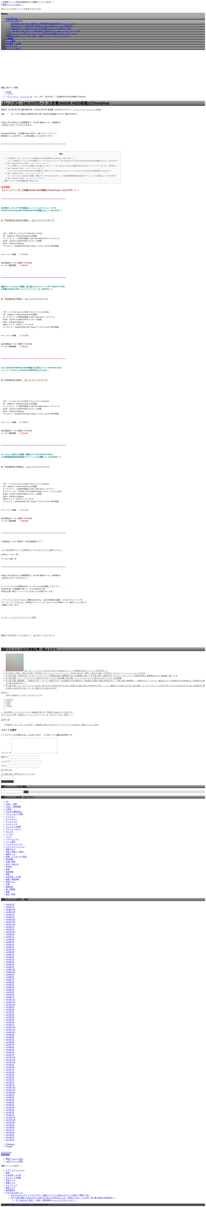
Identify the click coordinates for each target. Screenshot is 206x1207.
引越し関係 (10, 862)
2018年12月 (10, 970)
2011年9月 (10, 1125)
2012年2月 (10, 1112)
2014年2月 (10, 1052)
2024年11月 (10, 912)
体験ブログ (10, 849)
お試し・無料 (11, 804)
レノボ (39, 695)
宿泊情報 (9, 859)
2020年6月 (10, 939)
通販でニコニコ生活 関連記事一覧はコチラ (20, 181)
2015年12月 (10, 1000)
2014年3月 (10, 1050)
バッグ (8, 837)
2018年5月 (10, 985)
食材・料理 (10, 894)
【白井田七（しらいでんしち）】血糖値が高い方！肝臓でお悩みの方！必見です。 (37, 712)
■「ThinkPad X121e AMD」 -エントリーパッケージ (27, 163)
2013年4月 (10, 1077)
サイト (4, 766)
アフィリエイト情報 (14, 814)
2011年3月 (10, 1140)
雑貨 (8, 892)
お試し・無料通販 (13, 807)
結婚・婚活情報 (12, 879)
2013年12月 (10, 1057)
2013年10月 (10, 1062)
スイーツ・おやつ (13, 829)
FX (7, 802)
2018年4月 (10, 987)
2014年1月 (10, 1055)
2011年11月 (10, 1120)
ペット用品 (10, 842)
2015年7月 (10, 1012)
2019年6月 (10, 957)
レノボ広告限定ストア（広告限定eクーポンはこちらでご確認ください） (32, 550)
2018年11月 (10, 972)
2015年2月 (10, 1022)
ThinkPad (14, 695)
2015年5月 (10, 1017)
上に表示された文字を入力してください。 (19, 774)
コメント (6, 753)
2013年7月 (10, 1070)
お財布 (8, 809)
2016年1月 (10, 997)
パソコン (23, 695)
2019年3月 (10, 965)
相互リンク (10, 1188)
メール (5, 761)
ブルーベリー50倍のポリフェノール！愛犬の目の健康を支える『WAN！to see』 (44, 34)
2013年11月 (10, 1060)
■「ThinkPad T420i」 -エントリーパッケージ (24, 168)
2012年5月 (10, 1105)
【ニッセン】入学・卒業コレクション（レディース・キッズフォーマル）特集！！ (37, 715)
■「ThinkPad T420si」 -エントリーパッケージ (25, 178)
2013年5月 (10, 1075)
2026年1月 (10, 904)
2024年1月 (10, 917)
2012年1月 (10, 1115)
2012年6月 (10, 1102)
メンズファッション (14, 844)
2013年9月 (10, 1065)
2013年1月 (10, 1085)
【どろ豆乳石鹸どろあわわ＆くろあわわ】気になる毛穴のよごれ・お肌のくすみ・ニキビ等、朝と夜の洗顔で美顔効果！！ (62, 1198)
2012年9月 (10, 1095)
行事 (8, 884)
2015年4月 (10, 1020)
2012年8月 (10, 1097)
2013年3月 (10, 1080)
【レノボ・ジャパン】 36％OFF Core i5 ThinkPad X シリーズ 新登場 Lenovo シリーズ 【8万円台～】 (66, 671)
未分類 (8, 867)
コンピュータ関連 (93, 110)
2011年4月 (10, 1137)
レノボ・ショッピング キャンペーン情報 (18, 617)
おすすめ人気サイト (14, 1193)
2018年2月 (10, 992)
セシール (9, 832)
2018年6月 (10, 982)
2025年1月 (10, 907)
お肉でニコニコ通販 (14, 1161)
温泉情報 (9, 872)
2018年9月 (10, 975)
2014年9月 (10, 1035)
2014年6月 (10, 1042)
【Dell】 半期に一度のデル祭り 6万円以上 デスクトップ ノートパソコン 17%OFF (111, 673)
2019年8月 (10, 952)
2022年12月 (10, 922)
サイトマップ (11, 1185)
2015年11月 (10, 1002)
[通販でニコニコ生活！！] (12, 5)
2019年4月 (10, 962)
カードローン (11, 819)
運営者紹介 (10, 1190)
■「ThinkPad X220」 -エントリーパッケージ (24, 173)
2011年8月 (10, 1127)
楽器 (8, 869)
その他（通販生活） (14, 812)
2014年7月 (10, 1040)
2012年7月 (10, 1100)
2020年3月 (10, 947)
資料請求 (9, 887)
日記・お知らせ (12, 864)
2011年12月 (10, 1117)
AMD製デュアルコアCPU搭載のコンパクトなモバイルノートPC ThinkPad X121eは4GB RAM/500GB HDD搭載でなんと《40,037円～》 (64, 161)
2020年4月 (10, 944)
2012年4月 (10, 1107)
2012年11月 (10, 1090)
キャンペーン (13, 97)
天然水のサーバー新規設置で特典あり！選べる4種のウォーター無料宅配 (41, 26)
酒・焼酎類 (10, 889)
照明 (8, 874)
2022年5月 (10, 929)
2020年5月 (10, 942)
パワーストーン (12, 839)
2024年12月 (10, 909)
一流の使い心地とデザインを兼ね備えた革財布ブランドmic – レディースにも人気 (45, 31)
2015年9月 (10, 1007)
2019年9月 (10, 949)
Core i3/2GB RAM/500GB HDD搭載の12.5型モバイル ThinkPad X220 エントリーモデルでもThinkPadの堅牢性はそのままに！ (60, 171)
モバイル (32, 695)
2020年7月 (10, 937)
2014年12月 (10, 1027)
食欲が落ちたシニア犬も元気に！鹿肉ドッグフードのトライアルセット (41, 36)
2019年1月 (10, 967)
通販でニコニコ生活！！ (21, 1205)
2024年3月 (10, 914)
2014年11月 (10, 1030)
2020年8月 (10, 934)
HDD (8, 695)
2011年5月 (10, 1135)
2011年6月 (10, 1132)
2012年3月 (10, 1110)
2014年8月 (10, 1037)
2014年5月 (10, 1045)
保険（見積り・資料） (15, 852)
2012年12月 (10, 1087)
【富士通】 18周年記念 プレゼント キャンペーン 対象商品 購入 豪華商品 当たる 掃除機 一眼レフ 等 (135, 676)
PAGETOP (5, 1155)
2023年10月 (10, 919)
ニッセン (9, 834)
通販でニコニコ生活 (14, 1159)
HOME (8, 92)
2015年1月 (10, 1025)
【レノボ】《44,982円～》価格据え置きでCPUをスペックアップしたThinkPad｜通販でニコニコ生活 (56, 725)
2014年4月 (10, 1047)
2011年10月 (10, 1122)
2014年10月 (10, 1032)
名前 (4, 757)
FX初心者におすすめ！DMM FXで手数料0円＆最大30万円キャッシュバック (42, 24)
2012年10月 (10, 1092)
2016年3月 (10, 995)
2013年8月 (10, 1067)
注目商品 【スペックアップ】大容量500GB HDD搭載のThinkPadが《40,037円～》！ (40, 158)
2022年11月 (10, 924)
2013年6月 (10, 1072)
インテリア (10, 817)
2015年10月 (10, 1005)
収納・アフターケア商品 (16, 857)
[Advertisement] (103, 68)
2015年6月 (10, 1015)
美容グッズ (10, 882)
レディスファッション (15, 847)
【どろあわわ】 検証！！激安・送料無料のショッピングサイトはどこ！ (46, 1200)
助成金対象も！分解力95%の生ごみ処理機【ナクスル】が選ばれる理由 (40, 29)
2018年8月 (10, 977)
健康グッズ (10, 854)
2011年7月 (10, 1130)
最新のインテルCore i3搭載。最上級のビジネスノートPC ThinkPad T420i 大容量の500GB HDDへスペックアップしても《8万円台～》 (63, 166)
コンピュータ (26, 97)
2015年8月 (10, 1010)
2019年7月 (10, 955)
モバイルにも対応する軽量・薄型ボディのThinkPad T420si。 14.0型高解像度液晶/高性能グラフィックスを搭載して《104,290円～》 (63, 176)
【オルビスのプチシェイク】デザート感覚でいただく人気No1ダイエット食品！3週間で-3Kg (49, 1195)
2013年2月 (10, 1082)
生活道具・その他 (13, 877)
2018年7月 (10, 980)
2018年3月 (10, 990)
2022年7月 (10, 927)
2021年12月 (10, 932)
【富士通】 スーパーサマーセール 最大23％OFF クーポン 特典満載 (93, 678)
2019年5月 (10, 960)
